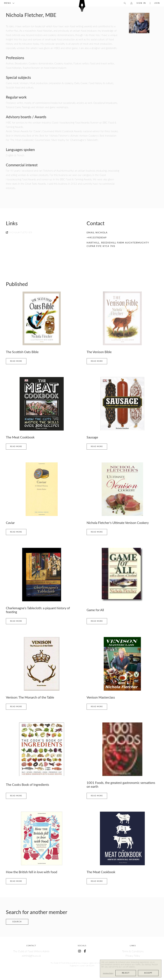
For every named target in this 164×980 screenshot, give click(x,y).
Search (17, 922)
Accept (148, 973)
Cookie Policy (108, 973)
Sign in (141, 3)
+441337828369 (97, 238)
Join (157, 3)
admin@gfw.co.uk (31, 956)
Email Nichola (97, 233)
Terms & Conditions (133, 951)
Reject (126, 973)
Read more (16, 361)
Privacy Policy (132, 956)
